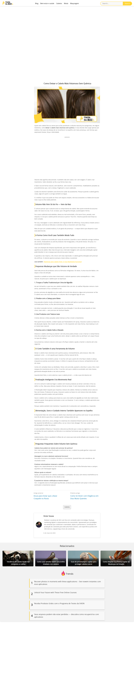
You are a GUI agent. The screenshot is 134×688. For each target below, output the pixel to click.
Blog (36, 3)
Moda (66, 3)
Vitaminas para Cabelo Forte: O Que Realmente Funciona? (63, 262)
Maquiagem (74, 3)
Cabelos (59, 3)
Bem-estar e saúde (47, 3)
